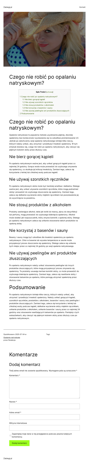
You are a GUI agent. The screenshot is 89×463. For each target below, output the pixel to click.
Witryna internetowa (18, 423)
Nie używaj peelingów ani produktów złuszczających (45, 111)
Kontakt (82, 7)
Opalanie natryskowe (11, 337)
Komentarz (14, 375)
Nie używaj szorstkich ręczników (37, 102)
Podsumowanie (27, 113)
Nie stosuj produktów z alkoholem (38, 105)
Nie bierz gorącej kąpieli (33, 99)
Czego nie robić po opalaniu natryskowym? (38, 96)
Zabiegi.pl (7, 7)
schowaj (49, 92)
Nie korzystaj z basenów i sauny (37, 108)
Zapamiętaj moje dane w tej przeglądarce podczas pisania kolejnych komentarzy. (42, 435)
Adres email (15, 412)
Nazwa (13, 402)
